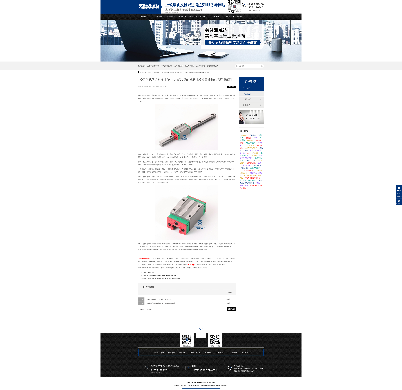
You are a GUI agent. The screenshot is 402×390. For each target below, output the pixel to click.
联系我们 (239, 17)
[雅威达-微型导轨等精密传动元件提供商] (201, 61)
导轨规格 (253, 155)
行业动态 (247, 94)
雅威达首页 (144, 17)
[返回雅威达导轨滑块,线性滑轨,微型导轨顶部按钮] (201, 342)
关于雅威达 (228, 17)
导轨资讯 (216, 17)
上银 (248, 153)
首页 (149, 72)
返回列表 (231, 86)
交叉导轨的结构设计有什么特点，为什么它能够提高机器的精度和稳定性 (185, 72)
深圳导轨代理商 (249, 145)
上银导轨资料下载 (153, 66)
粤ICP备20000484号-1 (188, 385)
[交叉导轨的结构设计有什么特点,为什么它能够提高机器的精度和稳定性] (148, 11)
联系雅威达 (233, 352)
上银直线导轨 (157, 17)
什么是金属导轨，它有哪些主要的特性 (158, 299)
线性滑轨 (181, 17)
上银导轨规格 (200, 66)
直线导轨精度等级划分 (252, 178)
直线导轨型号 (250, 142)
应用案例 (192, 17)
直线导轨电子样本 (251, 148)
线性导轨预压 (250, 160)
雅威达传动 (243, 135)
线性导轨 (252, 135)
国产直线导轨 (251, 163)
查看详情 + (227, 299)
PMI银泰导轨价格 (167, 66)
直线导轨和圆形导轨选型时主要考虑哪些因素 (160, 303)
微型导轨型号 (189, 66)
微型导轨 (170, 17)
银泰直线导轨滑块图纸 (248, 180)
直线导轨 (149, 309)
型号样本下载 (204, 17)
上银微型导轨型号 (213, 66)
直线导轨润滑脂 (249, 170)
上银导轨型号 (179, 66)
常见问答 (247, 99)
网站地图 (245, 352)
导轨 (255, 138)
